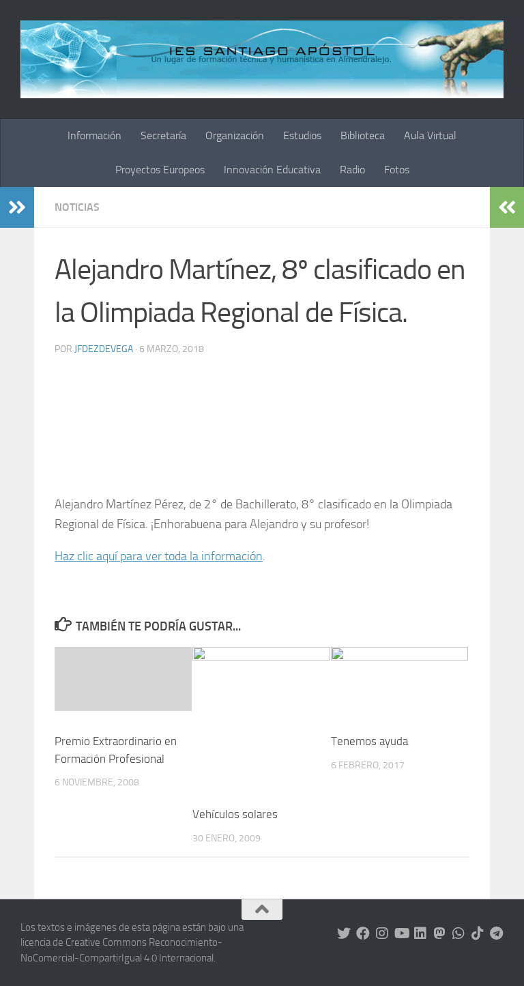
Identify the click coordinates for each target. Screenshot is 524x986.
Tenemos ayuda (369, 741)
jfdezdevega (103, 349)
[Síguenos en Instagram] (382, 933)
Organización (234, 135)
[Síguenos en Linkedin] (420, 933)
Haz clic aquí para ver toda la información (159, 556)
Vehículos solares (235, 814)
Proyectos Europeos (160, 169)
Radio (352, 169)
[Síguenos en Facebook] (363, 933)
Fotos (396, 169)
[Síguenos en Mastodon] (439, 933)
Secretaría (163, 135)
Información (94, 135)
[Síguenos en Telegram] (497, 933)
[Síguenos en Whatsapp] (458, 933)
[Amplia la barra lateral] (17, 207)
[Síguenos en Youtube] (401, 933)
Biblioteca (362, 135)
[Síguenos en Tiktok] (477, 933)
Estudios (302, 135)
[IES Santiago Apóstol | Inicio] (262, 59)
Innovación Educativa (272, 169)
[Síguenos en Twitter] (344, 933)
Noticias (77, 207)
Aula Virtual (430, 135)
